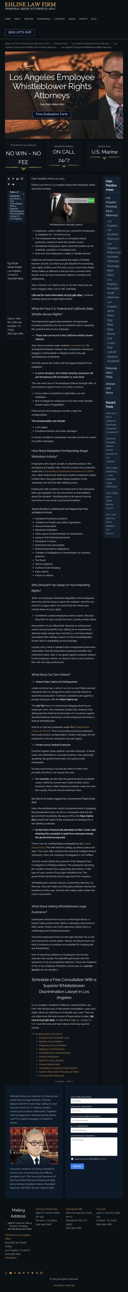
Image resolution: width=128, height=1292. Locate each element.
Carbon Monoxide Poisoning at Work (59, 1071)
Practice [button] (28, 19)
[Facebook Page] (15, 1272)
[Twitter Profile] (37, 1272)
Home (7, 19)
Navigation (11, 1257)
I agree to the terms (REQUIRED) (86, 1159)
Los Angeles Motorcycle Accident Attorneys (112, 252)
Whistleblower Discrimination (55, 1052)
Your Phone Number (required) (86, 1116)
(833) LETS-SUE (19, 32)
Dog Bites (110, 322)
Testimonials (43, 19)
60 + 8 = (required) (79, 1126)
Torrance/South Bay (47, 1209)
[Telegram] (13, 184)
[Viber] (22, 179)
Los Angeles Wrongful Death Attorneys (112, 288)
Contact (83, 19)
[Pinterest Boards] (23, 1272)
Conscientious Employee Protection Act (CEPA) (68, 471)
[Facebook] (13, 179)
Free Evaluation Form (52, 114)
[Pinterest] (9, 184)
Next (69, 1081)
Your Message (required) (83, 1136)
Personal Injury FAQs (111, 373)
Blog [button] (94, 19)
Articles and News (110, 388)
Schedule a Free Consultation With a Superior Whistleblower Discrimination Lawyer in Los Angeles (16, 208)
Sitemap (70, 1285)
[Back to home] (30, 6)
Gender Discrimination (51, 1041)
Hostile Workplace (49, 1056)
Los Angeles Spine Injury (112, 308)
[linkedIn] (17, 179)
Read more (34, 1152)
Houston (101, 1209)
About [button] (17, 19)
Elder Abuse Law (111, 334)
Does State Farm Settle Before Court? (112, 500)
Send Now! (77, 1166)
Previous (60, 1081)
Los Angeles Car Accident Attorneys (112, 230)
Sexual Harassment (49, 1064)
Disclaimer (103, 1159)
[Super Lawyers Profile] (6, 1272)
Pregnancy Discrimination (52, 1045)
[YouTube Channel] (10, 1272)
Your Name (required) (81, 1097)
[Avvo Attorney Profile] (32, 1272)
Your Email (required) (81, 1107)
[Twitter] (9, 179)
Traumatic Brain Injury (112, 270)
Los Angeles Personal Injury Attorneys (112, 206)
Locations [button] (59, 19)
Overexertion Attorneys (51, 1075)
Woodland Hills (74, 1209)
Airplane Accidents (112, 359)
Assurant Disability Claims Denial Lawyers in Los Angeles (112, 450)
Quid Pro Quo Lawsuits (51, 1060)
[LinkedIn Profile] (19, 1272)
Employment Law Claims (48, 1033)
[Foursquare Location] (28, 1272)
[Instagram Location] (41, 1272)
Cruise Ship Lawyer (111, 347)
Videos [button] (71, 19)
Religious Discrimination (52, 1049)
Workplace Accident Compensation (58, 1068)
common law (78, 345)
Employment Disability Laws (54, 1037)
